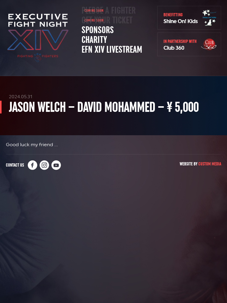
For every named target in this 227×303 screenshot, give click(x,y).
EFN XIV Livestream (112, 49)
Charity (94, 40)
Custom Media (209, 164)
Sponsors (98, 30)
